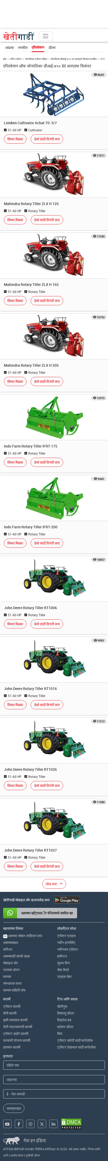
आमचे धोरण (16, 1155)
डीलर (52, 47)
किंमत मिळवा (15, 139)
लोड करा (51, 883)
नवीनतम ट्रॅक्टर (67, 949)
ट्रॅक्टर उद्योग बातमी (15, 1033)
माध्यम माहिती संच (14, 990)
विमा (59, 1033)
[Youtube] (7, 1124)
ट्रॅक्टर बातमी (11, 1006)
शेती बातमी (10, 1013)
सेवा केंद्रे (63, 969)
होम (4, 59)
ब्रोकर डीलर (65, 1026)
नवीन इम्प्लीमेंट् (66, 942)
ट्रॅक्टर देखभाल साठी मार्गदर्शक (76, 1047)
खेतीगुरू (62, 1006)
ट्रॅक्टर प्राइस (66, 935)
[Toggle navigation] (45, 36)
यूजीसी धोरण (33, 1155)
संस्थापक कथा (12, 983)
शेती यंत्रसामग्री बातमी (17, 1026)
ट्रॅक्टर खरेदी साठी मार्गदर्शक (75, 1040)
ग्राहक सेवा (64, 976)
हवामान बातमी (11, 1047)
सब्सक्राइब (14, 1108)
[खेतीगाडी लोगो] (19, 36)
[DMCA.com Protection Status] (71, 1124)
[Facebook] (19, 1124)
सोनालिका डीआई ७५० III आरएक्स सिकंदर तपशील (74, 59)
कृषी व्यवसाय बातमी (15, 1019)
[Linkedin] (53, 1124)
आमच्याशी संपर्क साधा (16, 956)
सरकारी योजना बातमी (16, 1040)
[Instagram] (30, 1124)
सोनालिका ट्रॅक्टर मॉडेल (36, 59)
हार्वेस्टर (62, 956)
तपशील (23, 47)
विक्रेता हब (64, 1019)
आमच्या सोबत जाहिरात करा (23, 935)
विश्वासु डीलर (65, 1013)
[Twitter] (42, 1124)
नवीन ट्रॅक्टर (16, 59)
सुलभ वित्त (63, 962)
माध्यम (7, 976)
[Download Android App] (66, 900)
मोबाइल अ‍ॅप (10, 962)
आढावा (9, 47)
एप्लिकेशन (38, 47)
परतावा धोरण (11, 969)
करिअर (7, 949)
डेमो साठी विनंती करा (47, 139)
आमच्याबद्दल (10, 942)
